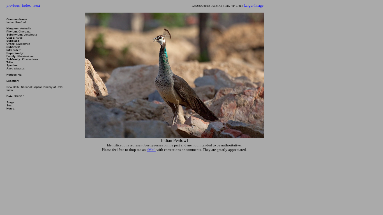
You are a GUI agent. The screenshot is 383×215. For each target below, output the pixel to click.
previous (13, 5)
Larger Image (254, 5)
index (26, 5)
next (36, 5)
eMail (151, 150)
